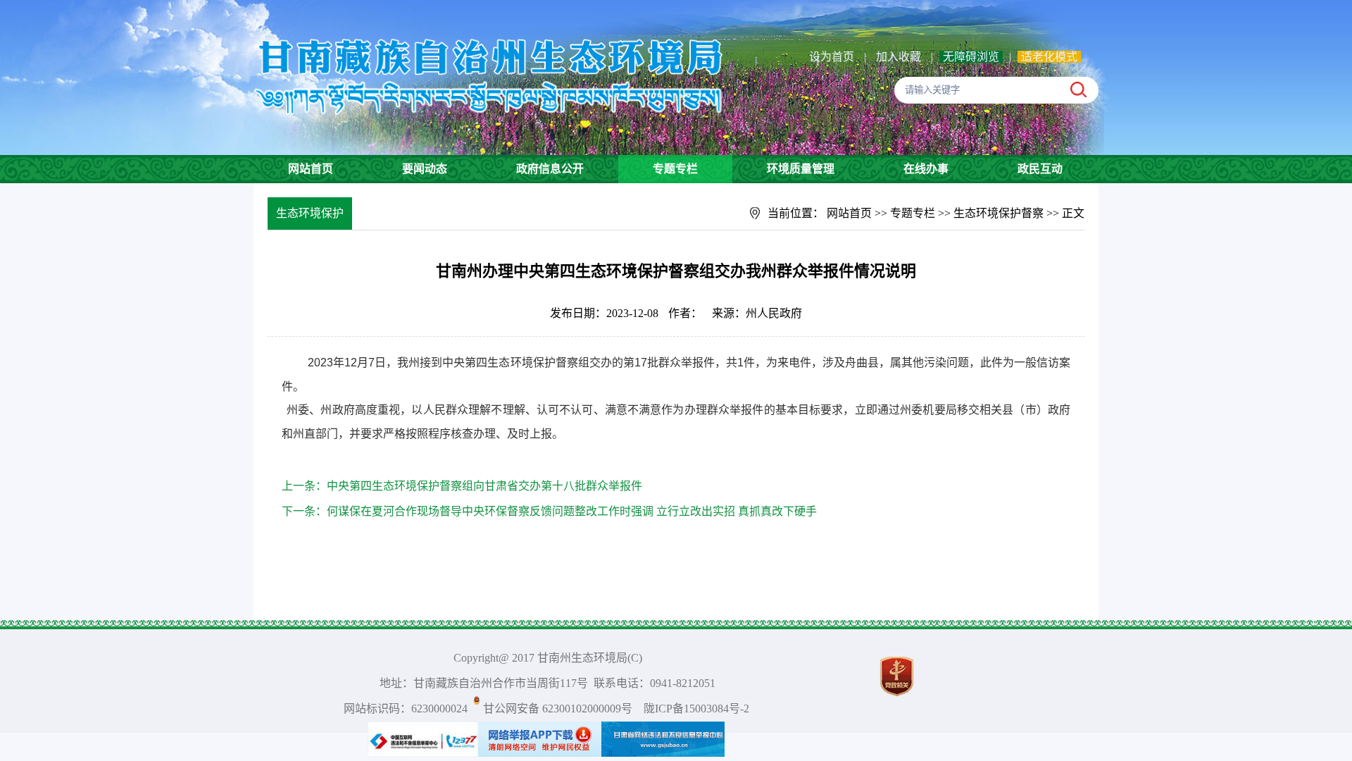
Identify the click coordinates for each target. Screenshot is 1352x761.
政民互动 (1040, 169)
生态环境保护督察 (998, 213)
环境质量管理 (800, 169)
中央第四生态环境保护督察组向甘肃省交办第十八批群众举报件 (484, 486)
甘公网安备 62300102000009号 (557, 708)
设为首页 (831, 57)
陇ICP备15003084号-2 (696, 708)
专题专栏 (675, 169)
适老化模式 (1049, 57)
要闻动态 (424, 169)
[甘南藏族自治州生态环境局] (491, 31)
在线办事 (926, 169)
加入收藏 (900, 57)
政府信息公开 (550, 169)
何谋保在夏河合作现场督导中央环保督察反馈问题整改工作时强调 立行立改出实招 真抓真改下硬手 (572, 511)
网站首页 (310, 169)
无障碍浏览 (971, 57)
